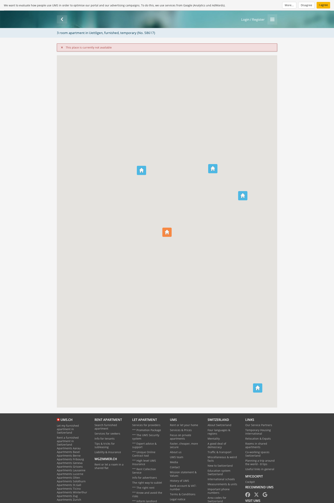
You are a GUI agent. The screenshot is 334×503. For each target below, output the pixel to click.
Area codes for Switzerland (217, 499)
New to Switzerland (220, 465)
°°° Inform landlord (144, 501)
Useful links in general (259, 469)
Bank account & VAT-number (183, 487)
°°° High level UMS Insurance (144, 462)
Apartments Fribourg (70, 459)
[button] (242, 190)
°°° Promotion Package (146, 430)
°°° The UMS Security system (145, 436)
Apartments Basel (68, 452)
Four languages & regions (219, 431)
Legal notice (177, 499)
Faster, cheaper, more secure (184, 445)
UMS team (176, 457)
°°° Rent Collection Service (144, 470)
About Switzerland (219, 425)
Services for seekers (107, 433)
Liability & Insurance (108, 452)
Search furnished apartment (106, 426)
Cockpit (250, 482)
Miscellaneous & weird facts (222, 458)
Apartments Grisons (70, 466)
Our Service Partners (258, 425)
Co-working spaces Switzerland (257, 453)
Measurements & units (222, 484)
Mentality (214, 438)
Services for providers (146, 425)
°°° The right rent (143, 487)
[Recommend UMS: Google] (265, 495)
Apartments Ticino (69, 488)
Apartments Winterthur (72, 492)
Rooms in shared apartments (256, 445)
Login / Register (253, 19)
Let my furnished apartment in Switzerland (68, 429)
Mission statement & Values (183, 473)
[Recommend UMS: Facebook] (247, 495)
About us (175, 452)
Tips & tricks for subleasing (105, 445)
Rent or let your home (184, 425)
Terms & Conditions (182, 494)
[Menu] (272, 19)
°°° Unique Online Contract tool (143, 453)
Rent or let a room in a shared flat (109, 466)
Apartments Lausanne (71, 470)
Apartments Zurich (69, 499)
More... (289, 5)
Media (174, 462)
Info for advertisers (144, 477)
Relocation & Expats (258, 438)
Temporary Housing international (258, 431)
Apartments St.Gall (69, 485)
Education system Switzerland (219, 472)
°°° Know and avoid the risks (147, 494)
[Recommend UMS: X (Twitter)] (256, 495)
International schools (221, 479)
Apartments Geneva (70, 463)
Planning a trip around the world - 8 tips (260, 462)
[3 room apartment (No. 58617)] (62, 19)
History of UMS (179, 481)
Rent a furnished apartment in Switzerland (68, 441)
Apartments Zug (67, 496)
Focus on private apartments (180, 436)
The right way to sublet (147, 482)
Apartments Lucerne (70, 474)
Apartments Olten (68, 477)
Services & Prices (181, 430)
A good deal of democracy (217, 445)
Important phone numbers (219, 490)
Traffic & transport (219, 452)
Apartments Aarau (69, 448)
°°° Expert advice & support (144, 445)
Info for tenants (105, 438)
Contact (175, 467)
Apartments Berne (69, 455)
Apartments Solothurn (71, 481)
